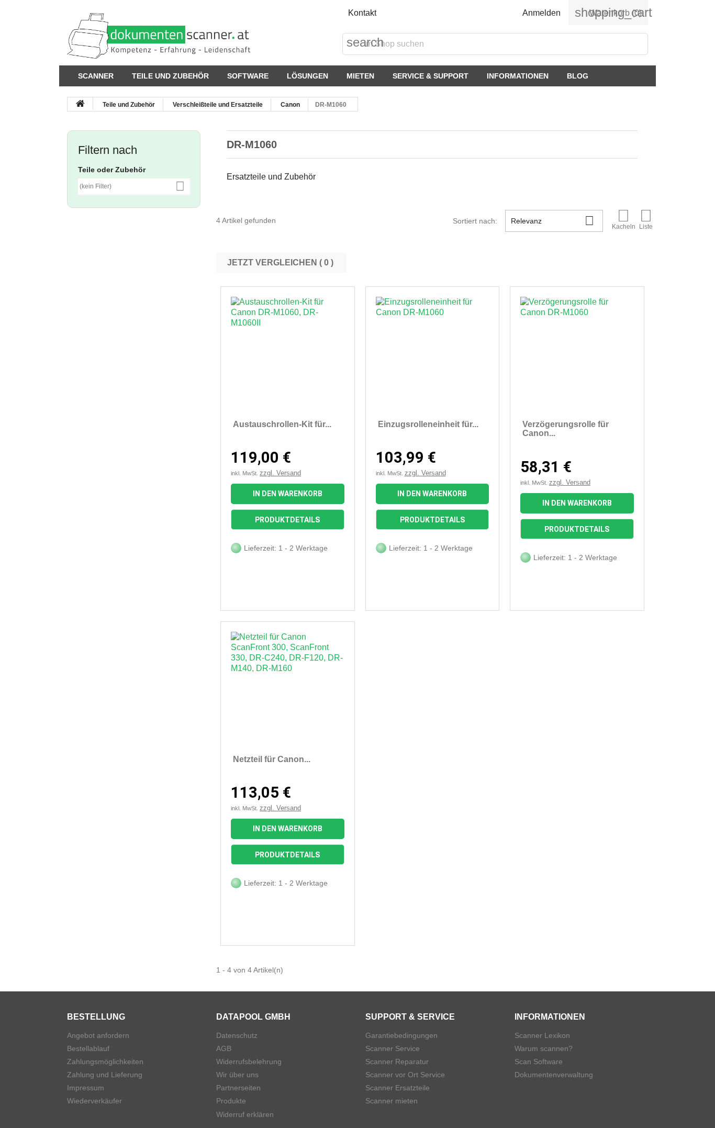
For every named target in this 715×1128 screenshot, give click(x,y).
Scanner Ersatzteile (397, 1088)
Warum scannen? (544, 1048)
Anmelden (541, 12)
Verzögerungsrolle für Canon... (565, 429)
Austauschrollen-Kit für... (282, 424)
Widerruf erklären (245, 1114)
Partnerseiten (238, 1088)
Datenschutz (237, 1035)
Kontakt (362, 12)
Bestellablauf (88, 1048)
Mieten (360, 76)
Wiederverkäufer (94, 1101)
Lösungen (307, 76)
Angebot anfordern (98, 1035)
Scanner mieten (391, 1101)
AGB (223, 1048)
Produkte (231, 1101)
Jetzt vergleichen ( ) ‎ (281, 262)
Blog (577, 76)
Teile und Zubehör (170, 76)
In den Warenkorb (287, 493)
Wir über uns (237, 1074)
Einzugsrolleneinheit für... (428, 424)
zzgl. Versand (280, 473)
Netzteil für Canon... (271, 759)
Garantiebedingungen (401, 1035)
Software (248, 76)
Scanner (96, 76)
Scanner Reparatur (397, 1061)
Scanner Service (392, 1048)
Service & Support (430, 76)
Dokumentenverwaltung (554, 1074)
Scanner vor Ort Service (405, 1074)
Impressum (85, 1088)
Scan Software (539, 1061)
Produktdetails (287, 520)
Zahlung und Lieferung (104, 1074)
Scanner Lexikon (542, 1035)
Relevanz (552, 221)
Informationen (518, 76)
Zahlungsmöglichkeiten (105, 1061)
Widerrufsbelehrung (249, 1061)
